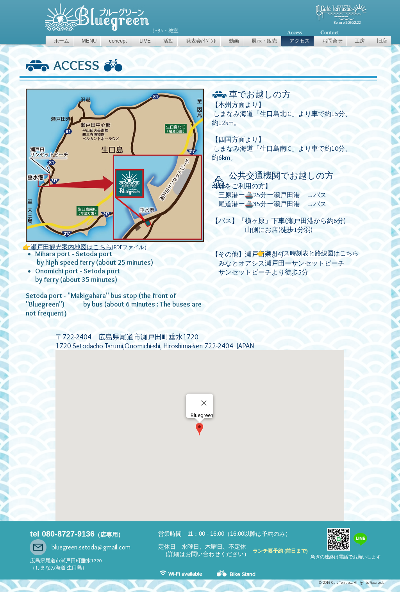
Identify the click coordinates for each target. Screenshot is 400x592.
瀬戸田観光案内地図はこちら (71, 247)
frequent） (54, 313)
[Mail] (38, 547)
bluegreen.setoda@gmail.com (91, 547)
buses (181, 304)
